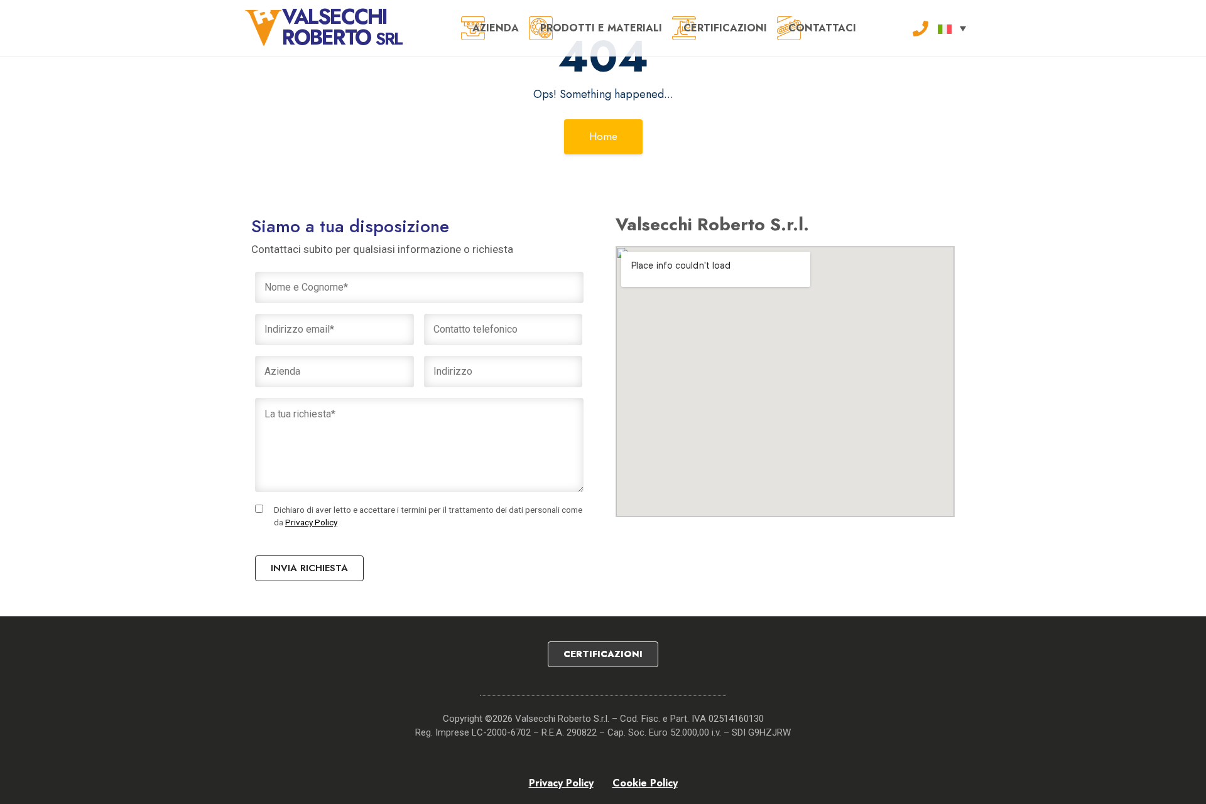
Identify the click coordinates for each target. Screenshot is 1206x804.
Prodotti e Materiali (601, 28)
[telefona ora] (920, 27)
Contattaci (822, 28)
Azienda (495, 28)
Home (603, 136)
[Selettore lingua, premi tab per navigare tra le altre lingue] (951, 27)
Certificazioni (725, 28)
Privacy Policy (311, 522)
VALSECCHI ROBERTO (342, 27)
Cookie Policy (645, 783)
